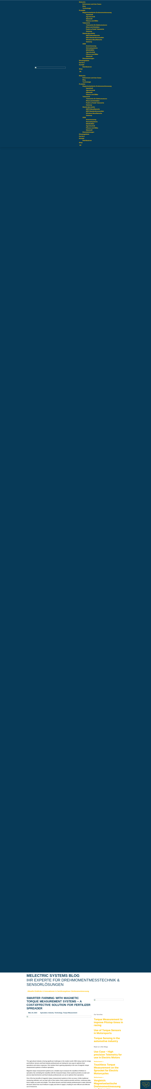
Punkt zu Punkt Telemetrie (95, 29)
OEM (84, 44)
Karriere (82, 62)
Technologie (86, 8)
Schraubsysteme (92, 48)
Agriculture (44, 1013)
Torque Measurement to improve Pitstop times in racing (108, 1022)
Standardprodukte (88, 33)
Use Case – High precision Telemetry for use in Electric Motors (108, 1054)
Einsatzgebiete (84, 60)
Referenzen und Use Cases (91, 4)
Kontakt (81, 65)
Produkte (82, 10)
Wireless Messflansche (94, 39)
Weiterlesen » (98, 1061)
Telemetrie (86, 23)
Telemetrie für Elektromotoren (96, 25)
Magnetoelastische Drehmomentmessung (97, 12)
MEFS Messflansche (93, 35)
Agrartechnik (90, 16)
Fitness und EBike (92, 21)
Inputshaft (89, 14)
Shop (80, 69)
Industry (51, 1013)
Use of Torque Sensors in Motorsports (107, 1032)
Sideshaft (89, 19)
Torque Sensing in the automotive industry (107, 1040)
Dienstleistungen (88, 58)
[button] (99, 74)
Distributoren (87, 67)
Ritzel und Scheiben (93, 27)
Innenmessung (91, 46)
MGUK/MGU (90, 50)
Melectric (82, 2)
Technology (58, 1013)
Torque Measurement (70, 1013)
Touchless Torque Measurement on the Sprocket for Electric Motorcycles (106, 1069)
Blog (84, 6)
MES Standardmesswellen (95, 37)
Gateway (89, 31)
